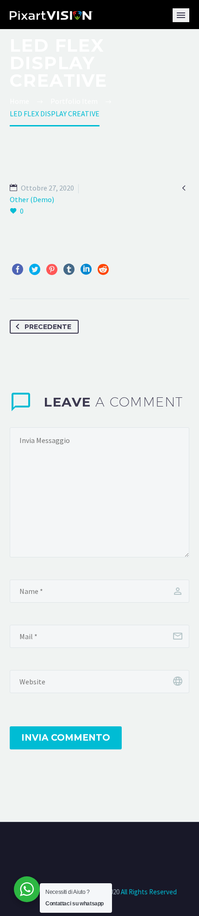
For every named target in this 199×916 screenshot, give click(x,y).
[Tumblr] (69, 269)
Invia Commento (65, 737)
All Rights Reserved (148, 891)
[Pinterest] (51, 269)
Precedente (48, 327)
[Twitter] (34, 269)
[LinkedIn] (86, 269)
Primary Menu (181, 15)
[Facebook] (17, 269)
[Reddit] (103, 269)
